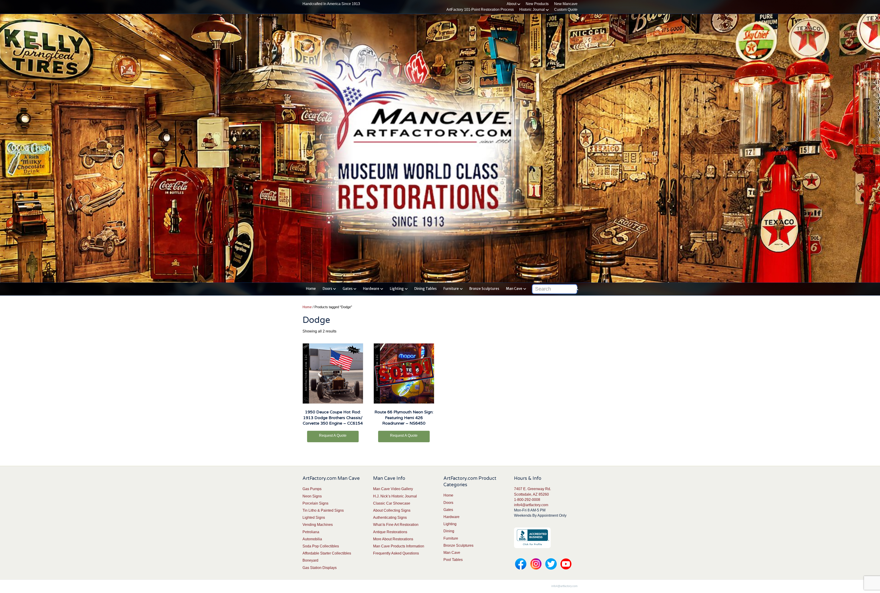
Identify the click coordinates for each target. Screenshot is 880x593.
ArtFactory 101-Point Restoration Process (480, 9)
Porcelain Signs (315, 503)
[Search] (575, 288)
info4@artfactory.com (531, 505)
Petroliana (310, 532)
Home (311, 288)
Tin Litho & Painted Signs (323, 510)
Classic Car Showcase (391, 503)
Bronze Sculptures (484, 288)
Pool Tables (453, 560)
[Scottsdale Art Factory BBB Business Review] (532, 537)
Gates (347, 288)
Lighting (397, 288)
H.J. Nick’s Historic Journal (395, 496)
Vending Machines (317, 525)
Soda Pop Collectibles (320, 546)
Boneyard (310, 560)
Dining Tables (425, 288)
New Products (537, 4)
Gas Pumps (312, 489)
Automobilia (312, 539)
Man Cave (514, 288)
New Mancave (566, 4)
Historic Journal (532, 9)
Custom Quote (566, 9)
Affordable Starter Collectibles (326, 553)
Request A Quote (332, 435)
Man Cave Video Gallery (393, 489)
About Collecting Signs (391, 510)
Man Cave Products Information (398, 546)
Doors (327, 288)
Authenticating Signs (390, 517)
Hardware (371, 288)
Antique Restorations (390, 532)
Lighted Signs (313, 517)
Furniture (451, 288)
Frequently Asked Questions (396, 553)
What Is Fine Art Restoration (395, 525)
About (511, 4)
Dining (448, 531)
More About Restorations (393, 539)
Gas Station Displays (319, 568)
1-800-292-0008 (527, 500)
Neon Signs (312, 496)
